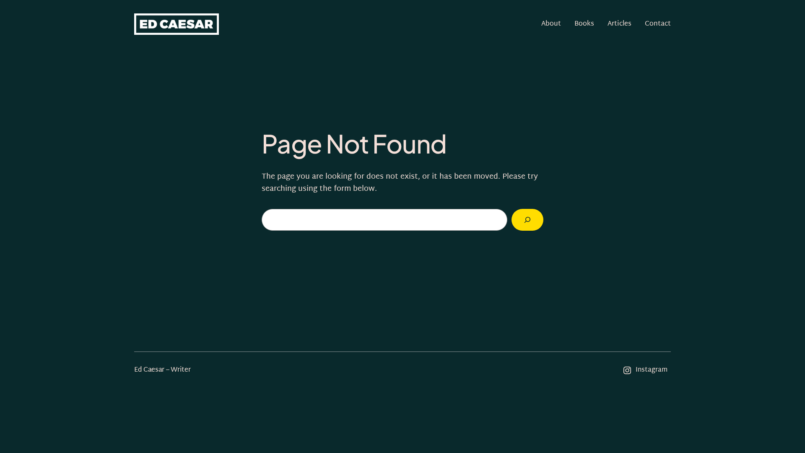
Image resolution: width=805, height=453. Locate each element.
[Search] (527, 220)
